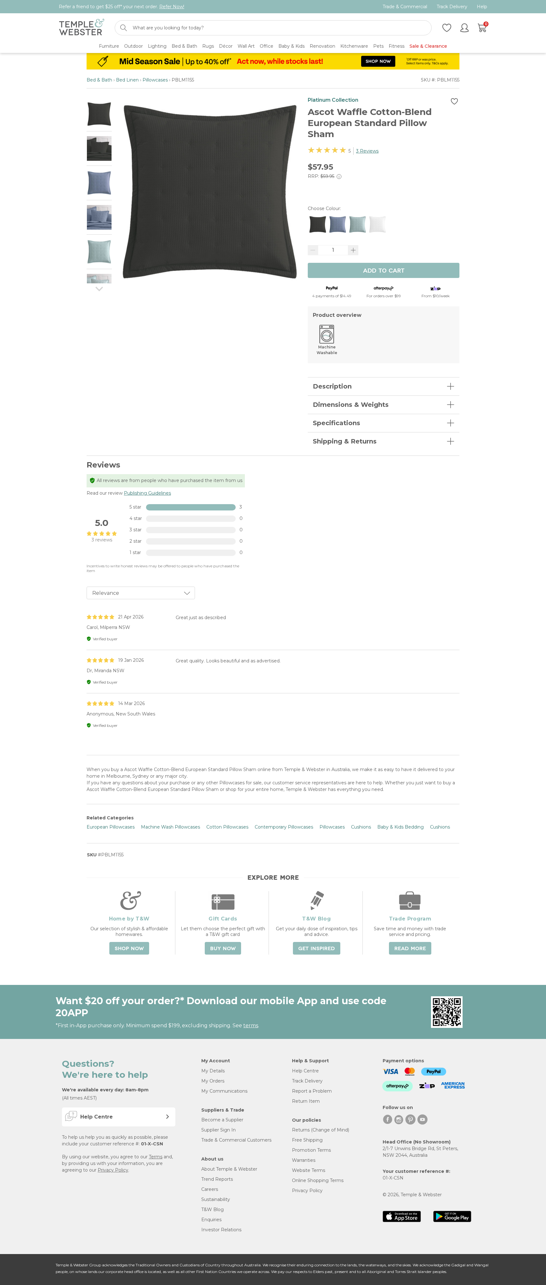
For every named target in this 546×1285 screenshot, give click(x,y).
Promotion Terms (311, 1150)
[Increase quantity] (353, 250)
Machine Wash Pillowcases (170, 827)
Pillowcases (155, 80)
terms (250, 1026)
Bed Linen (127, 80)
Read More (410, 948)
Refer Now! (171, 6)
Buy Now (223, 948)
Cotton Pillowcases (227, 827)
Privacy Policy (113, 1170)
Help (482, 6)
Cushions (361, 827)
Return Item (306, 1101)
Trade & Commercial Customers (236, 1140)
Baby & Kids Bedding (400, 827)
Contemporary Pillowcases (284, 827)
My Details (213, 1071)
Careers (209, 1189)
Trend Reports (217, 1179)
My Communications (224, 1091)
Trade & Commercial (405, 6)
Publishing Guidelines (147, 493)
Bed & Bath (99, 80)
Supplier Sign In (218, 1130)
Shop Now (129, 948)
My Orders (212, 1081)
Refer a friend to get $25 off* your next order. (121, 6)
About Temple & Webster (229, 1169)
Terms (155, 1157)
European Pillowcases (111, 827)
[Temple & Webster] (82, 28)
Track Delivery (452, 6)
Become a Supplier (222, 1120)
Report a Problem (312, 1091)
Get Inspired (316, 948)
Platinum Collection (333, 100)
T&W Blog (212, 1209)
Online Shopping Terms (317, 1180)
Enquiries (211, 1219)
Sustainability (215, 1199)
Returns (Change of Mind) (320, 1130)
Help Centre (305, 1071)
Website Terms (308, 1170)
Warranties (303, 1160)
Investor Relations (221, 1230)
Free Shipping (307, 1140)
